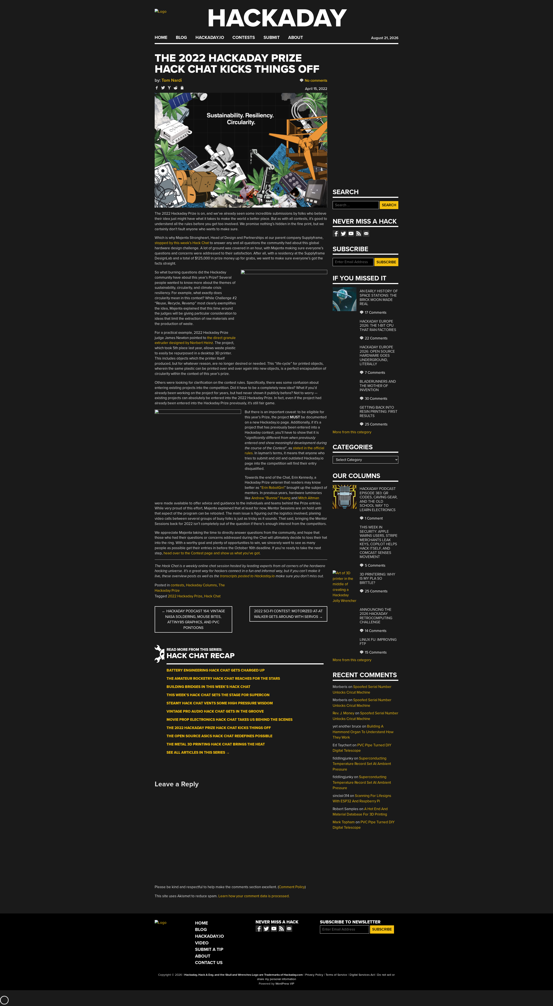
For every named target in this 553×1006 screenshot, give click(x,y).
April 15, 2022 (316, 88)
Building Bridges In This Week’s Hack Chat (208, 687)
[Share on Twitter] (163, 87)
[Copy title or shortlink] (182, 88)
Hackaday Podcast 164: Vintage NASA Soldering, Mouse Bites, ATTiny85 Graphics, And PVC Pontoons (193, 619)
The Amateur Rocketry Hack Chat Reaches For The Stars (223, 678)
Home (161, 37)
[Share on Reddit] (175, 87)
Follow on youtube (351, 233)
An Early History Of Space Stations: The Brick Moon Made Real (379, 297)
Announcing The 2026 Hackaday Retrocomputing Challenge (376, 616)
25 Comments (376, 424)
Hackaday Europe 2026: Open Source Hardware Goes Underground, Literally (377, 355)
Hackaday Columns (201, 585)
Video (202, 943)
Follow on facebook (336, 233)
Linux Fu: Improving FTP (378, 641)
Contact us (366, 233)
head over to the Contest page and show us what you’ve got (212, 553)
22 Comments (376, 338)
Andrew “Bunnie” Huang (271, 498)
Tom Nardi (172, 80)
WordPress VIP (284, 983)
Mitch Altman (308, 498)
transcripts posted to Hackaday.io (247, 576)
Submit (272, 37)
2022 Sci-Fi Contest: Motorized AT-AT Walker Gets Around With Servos (288, 614)
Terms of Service (336, 975)
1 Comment (373, 518)
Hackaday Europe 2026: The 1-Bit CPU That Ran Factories (378, 325)
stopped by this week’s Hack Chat (182, 243)
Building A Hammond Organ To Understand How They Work (363, 732)
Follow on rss (358, 233)
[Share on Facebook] (157, 87)
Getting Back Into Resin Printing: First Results (378, 411)
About (295, 37)
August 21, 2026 (384, 38)
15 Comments (375, 652)
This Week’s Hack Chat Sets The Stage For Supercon (218, 695)
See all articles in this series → (198, 752)
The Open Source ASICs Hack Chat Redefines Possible (219, 736)
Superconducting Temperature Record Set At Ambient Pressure (362, 764)
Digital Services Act (362, 975)
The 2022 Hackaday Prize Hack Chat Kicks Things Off (219, 728)
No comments (315, 80)
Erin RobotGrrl (273, 487)
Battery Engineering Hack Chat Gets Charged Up (216, 670)
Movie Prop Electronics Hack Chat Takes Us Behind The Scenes (229, 719)
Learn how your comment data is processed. (254, 896)
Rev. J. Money (343, 713)
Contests (243, 37)
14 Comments (375, 631)
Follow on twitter (343, 233)
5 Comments (374, 565)
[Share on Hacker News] (169, 87)
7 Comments (374, 372)
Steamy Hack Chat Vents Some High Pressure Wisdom (220, 703)
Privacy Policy (314, 975)
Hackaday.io (209, 37)
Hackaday (277, 18)
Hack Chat (212, 596)
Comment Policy (292, 887)
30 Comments (375, 398)
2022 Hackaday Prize (185, 596)
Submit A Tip (209, 949)
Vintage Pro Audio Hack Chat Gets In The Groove (215, 711)
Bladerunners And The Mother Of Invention (378, 385)
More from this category (352, 432)
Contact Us (208, 962)
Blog (181, 37)
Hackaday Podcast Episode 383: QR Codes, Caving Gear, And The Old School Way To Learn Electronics (378, 499)
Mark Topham (344, 822)
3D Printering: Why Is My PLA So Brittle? (377, 578)
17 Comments (375, 312)
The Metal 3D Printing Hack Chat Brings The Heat (216, 744)
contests (177, 585)
